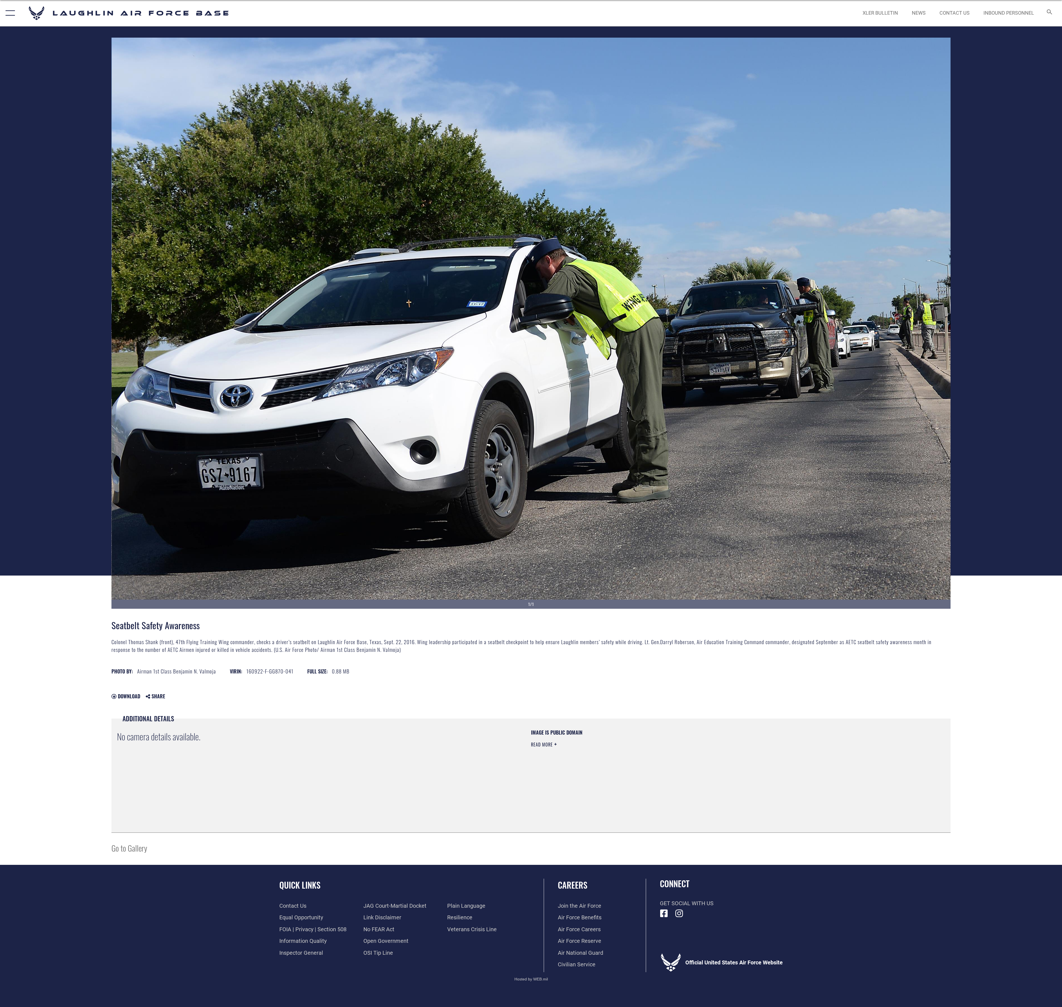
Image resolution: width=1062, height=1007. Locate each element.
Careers (572, 885)
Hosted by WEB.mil (531, 979)
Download (128, 696)
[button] (9, 13)
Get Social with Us (687, 903)
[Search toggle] (1049, 13)
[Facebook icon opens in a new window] (664, 913)
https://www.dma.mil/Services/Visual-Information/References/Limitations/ (707, 764)
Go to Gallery (129, 848)
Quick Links (300, 885)
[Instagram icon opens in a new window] (679, 913)
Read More (542, 744)
